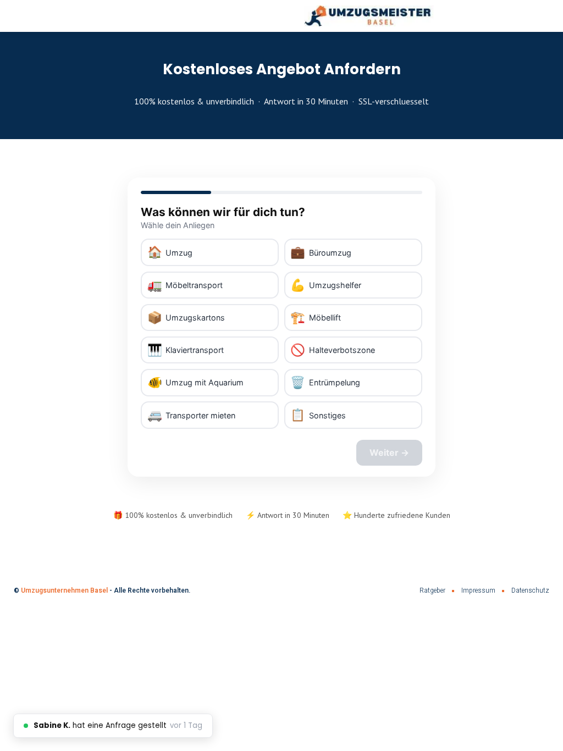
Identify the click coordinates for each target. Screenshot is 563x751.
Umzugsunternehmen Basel (64, 590)
